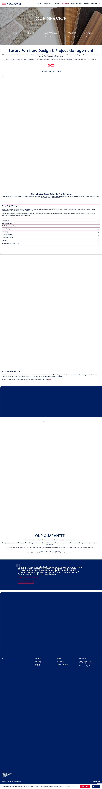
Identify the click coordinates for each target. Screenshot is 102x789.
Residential (47, 3)
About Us (56, 3)
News (81, 3)
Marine (39, 3)
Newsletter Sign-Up (85, 666)
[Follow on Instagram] (94, 782)
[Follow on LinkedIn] (99, 782)
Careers (86, 3)
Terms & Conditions (63, 664)
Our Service (65, 3)
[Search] (99, 3)
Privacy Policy (61, 661)
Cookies (59, 663)
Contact (94, 3)
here (49, 379)
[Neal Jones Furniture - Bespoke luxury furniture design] (12, 4)
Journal (37, 664)
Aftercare (74, 3)
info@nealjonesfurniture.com (88, 663)
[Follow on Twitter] (96, 782)
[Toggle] (98, 206)
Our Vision (38, 661)
